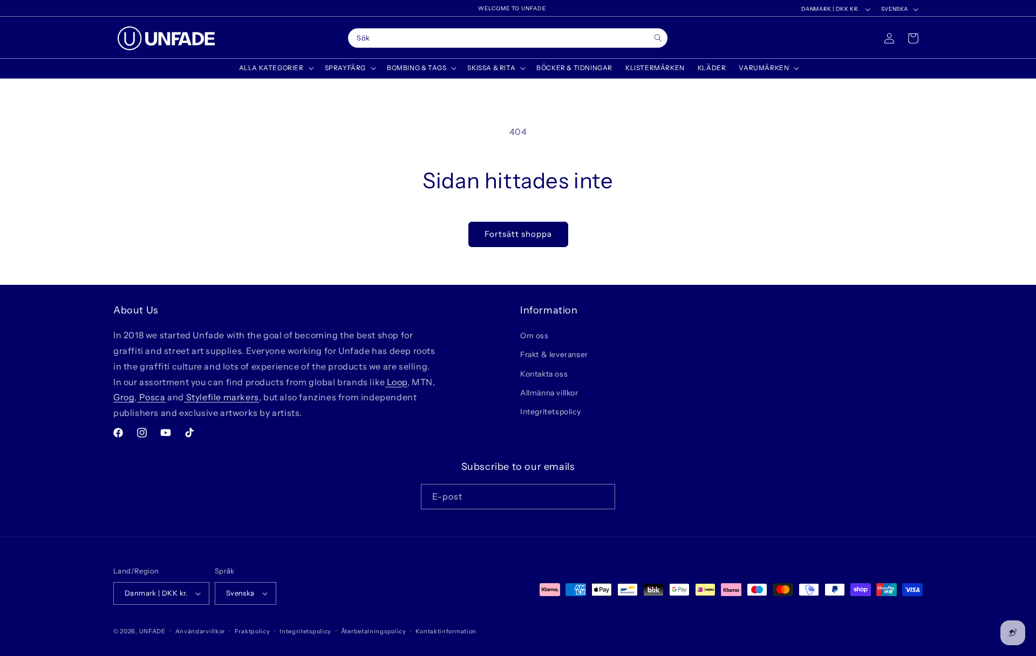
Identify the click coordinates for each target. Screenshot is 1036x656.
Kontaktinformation (445, 631)
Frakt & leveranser (554, 354)
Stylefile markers (221, 397)
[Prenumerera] (603, 496)
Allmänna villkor (549, 393)
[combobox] (507, 38)
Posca (151, 397)
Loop (396, 382)
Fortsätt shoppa (518, 234)
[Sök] (658, 38)
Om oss (534, 335)
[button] (275, 68)
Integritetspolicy (550, 411)
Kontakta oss (544, 374)
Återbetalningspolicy (373, 631)
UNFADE (152, 631)
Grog (123, 397)
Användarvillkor (200, 631)
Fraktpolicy (252, 631)
